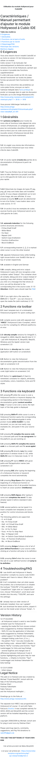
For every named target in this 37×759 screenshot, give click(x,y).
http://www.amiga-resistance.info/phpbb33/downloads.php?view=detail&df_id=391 (16, 109)
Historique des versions (9, 47)
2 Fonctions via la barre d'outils (12, 39)
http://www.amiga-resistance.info (13, 699)
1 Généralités (5, 37)
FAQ (33, 289)
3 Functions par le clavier (10, 42)
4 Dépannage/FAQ (7, 44)
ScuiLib (11, 708)
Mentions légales (6, 49)
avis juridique (25, 90)
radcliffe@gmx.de (7, 733)
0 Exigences (5, 34)
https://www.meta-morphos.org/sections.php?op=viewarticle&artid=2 (22, 753)
